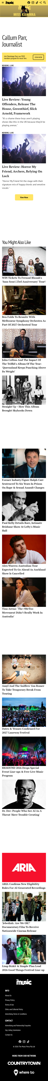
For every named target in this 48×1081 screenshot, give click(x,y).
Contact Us (8, 1035)
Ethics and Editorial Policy (14, 1009)
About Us (8, 995)
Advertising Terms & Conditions (16, 1014)
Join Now (38, 57)
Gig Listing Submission (13, 1030)
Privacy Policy (10, 1000)
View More (24, 197)
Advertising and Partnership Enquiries (18, 1025)
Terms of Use (9, 1005)
